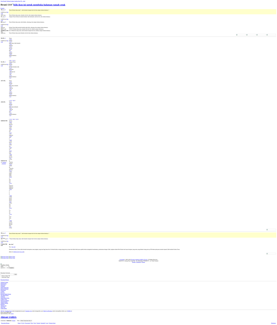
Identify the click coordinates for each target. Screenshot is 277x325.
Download (27, 323)
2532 (11, 46)
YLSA (12, 313)
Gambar (2, 291)
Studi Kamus (3, 283)
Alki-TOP (3, 307)
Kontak (133, 262)
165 (10, 56)
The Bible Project (5, 295)
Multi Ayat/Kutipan (47, 311)
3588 (11, 54)
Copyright (122, 259)
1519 (14, 60)
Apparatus (4, 163)
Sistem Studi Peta (5, 287)
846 (10, 60)
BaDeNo (3, 304)
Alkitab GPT (3, 305)
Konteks (2, 8)
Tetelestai (3, 296)
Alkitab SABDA (8, 317)
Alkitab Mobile (4, 302)
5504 (11, 44)
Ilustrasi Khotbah (4, 289)
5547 (11, 41)
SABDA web (4, 299)
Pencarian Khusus (5, 279)
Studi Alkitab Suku (5, 298)
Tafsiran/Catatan (10, 1)
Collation (4, 162)
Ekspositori (3, 290)
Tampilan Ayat (28, 311)
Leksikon (3, 286)
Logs (47, 323)
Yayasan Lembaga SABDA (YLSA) (139, 259)
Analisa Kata (17, 1)
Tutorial (38, 323)
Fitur (32, 323)
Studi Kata (3, 285)
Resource (3, 292)
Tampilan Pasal (8, 311)
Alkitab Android (4, 303)
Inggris (13, 320)
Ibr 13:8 (13, 247)
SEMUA (69, 311)
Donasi (143, 262)
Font (35, 323)
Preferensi (273, 323)
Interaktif (43, 323)
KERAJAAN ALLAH (18, 251)
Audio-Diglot (4, 308)
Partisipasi (138, 262)
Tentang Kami (52, 323)
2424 (11, 39)
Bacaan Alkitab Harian (6, 294)
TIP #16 (2, 311)
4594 (11, 49)
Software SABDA (5, 300)
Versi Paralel (3, 1)
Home (19, 323)
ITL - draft (22, 1)
